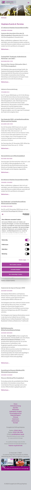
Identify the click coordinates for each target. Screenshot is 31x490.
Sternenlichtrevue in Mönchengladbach (13, 156)
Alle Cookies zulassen (15, 264)
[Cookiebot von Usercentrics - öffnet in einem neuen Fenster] (22, 214)
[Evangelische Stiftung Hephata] (8, 4)
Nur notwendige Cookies (15, 274)
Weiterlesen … (5, 49)
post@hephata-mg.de (18, 434)
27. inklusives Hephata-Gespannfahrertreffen (14, 27)
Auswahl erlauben (15, 269)
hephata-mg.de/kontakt (15, 445)
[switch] (27, 244)
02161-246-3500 (18, 432)
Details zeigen (22, 260)
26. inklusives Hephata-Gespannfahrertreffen (14, 179)
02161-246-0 (18, 430)
